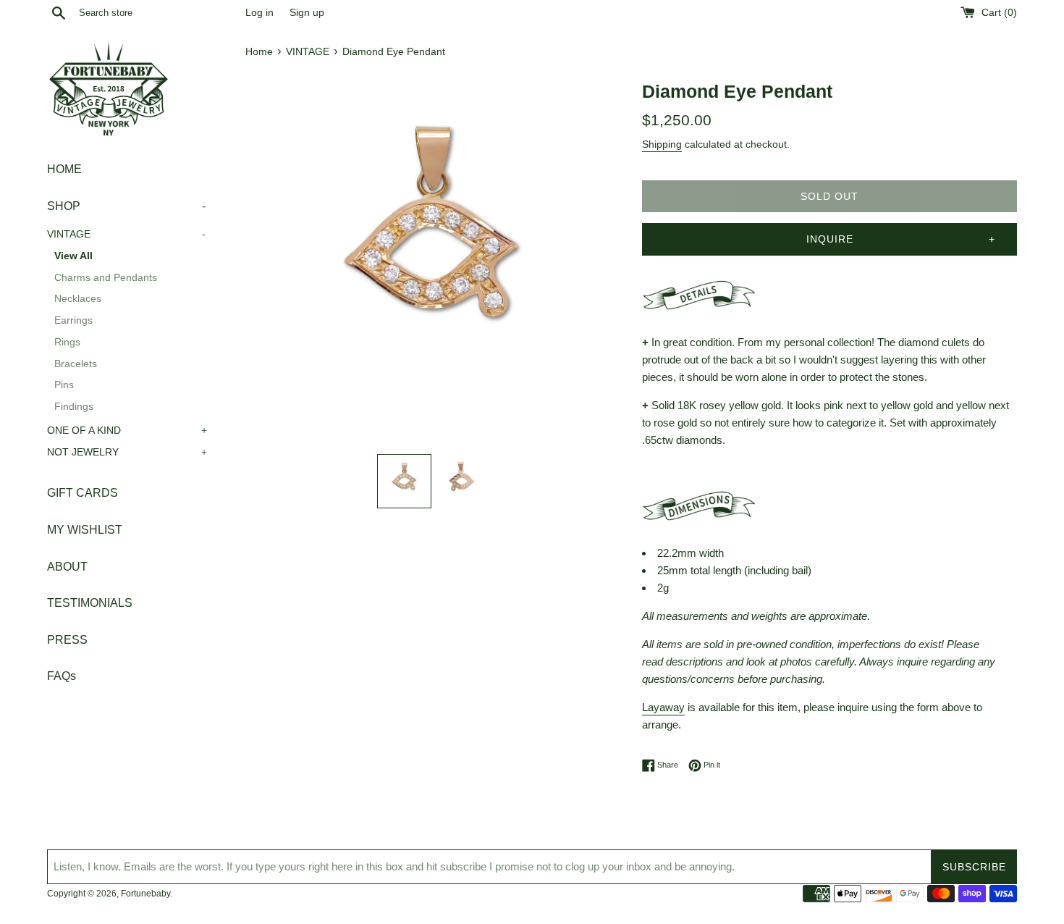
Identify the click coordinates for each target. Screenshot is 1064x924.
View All (73, 256)
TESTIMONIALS (89, 603)
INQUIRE (829, 239)
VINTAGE (126, 234)
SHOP (126, 206)
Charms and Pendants (105, 277)
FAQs (61, 676)
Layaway (663, 707)
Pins (64, 385)
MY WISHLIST (84, 530)
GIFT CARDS (82, 493)
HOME (64, 169)
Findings (73, 406)
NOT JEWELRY (127, 452)
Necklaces (77, 299)
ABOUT (67, 566)
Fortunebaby (145, 894)
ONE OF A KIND (127, 430)
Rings (67, 342)
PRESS (67, 640)
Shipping (662, 144)
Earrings (73, 320)
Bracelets (75, 363)
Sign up (307, 12)
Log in (259, 12)
